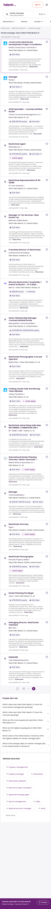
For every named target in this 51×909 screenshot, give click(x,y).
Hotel (43, 808)
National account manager (20, 808)
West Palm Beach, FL (19, 28)
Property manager (16, 774)
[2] (33, 688)
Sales (38, 801)
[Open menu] (46, 4)
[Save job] (47, 42)
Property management (18, 767)
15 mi (41, 14)
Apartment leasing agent (19, 794)
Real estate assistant (17, 781)
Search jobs (5, 28)
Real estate (38, 774)
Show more (33, 67)
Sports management (17, 801)
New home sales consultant (20, 788)
